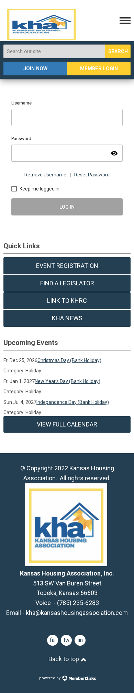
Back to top (64, 659)
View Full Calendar (67, 424)
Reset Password (92, 174)
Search (118, 51)
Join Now (35, 69)
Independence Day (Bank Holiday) (72, 402)
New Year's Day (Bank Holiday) (67, 381)
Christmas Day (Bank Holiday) (69, 360)
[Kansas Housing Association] (41, 38)
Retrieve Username (45, 174)
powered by (50, 678)
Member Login (99, 69)
